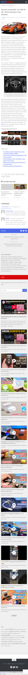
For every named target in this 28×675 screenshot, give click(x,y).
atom (6, 174)
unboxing (8, 639)
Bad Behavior (3, 672)
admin (3, 17)
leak (6, 633)
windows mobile (7, 641)
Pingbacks (16, 206)
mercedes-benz (15, 633)
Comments (6, 206)
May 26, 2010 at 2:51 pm (20, 211)
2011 (3, 629)
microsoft (17, 174)
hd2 (15, 631)
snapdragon (11, 637)
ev (5, 631)
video (11, 639)
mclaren (12, 174)
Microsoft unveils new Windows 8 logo (12, 166)
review (23, 635)
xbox (10, 645)
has (2, 122)
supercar (3, 176)
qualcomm (19, 635)
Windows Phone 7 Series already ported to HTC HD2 (6, 193)
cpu (26, 629)
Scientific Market (5, 262)
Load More (14, 615)
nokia (13, 635)
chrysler (23, 629)
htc (18, 631)
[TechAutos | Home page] (9, 2)
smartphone (4, 637)
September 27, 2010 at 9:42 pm (17, 218)
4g (1, 629)
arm (14, 629)
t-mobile (21, 637)
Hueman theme (21, 663)
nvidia (16, 635)
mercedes (9, 633)
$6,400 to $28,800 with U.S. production (10, 269)
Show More (10, 326)
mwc (11, 635)
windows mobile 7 (18, 641)
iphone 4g (3, 633)
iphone (24, 631)
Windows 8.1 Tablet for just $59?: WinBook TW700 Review (19, 193)
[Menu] (26, 2)
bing (18, 629)
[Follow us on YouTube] (26, 231)
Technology (11, 5)
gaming (8, 631)
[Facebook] (21, 231)
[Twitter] (23, 231)
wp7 (6, 646)
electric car (3, 631)
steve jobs (16, 637)
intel (9, 174)
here (2, 124)
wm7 (3, 646)
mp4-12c (22, 174)
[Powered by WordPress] (8, 663)
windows (8, 176)
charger (20, 629)
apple (11, 629)
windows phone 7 (13, 644)
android (7, 629)
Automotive (4, 5)
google (11, 631)
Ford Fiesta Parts (9, 211)
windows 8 (19, 639)
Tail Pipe (7, 218)
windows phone (6, 644)
